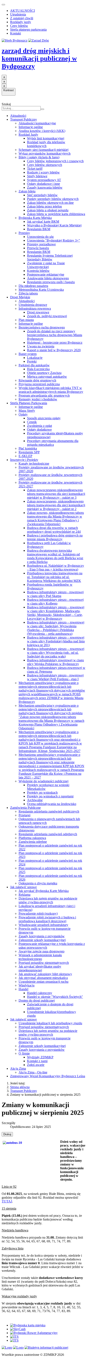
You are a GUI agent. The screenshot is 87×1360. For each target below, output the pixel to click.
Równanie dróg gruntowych (37, 380)
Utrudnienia (18, 14)
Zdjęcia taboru (28, 293)
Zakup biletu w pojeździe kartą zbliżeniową (56, 214)
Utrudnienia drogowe (33, 304)
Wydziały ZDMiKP (40, 1057)
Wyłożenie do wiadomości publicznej (43, 781)
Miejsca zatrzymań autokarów (47, 376)
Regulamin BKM (38, 229)
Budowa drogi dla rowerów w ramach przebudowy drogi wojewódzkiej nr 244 (54, 529)
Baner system (28, 354)
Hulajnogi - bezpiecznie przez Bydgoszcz (54, 342)
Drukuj (7, 1134)
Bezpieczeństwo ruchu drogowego (42, 327)
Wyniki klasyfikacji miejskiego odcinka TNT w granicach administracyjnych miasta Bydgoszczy (51, 389)
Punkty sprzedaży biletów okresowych (53, 199)
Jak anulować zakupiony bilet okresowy (45, 974)
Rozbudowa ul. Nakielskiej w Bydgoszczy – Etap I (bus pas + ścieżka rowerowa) (55, 567)
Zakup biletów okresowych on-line (50, 202)
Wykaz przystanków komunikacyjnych (45, 153)
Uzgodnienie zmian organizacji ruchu (43, 981)
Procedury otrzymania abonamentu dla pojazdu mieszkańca (52, 442)
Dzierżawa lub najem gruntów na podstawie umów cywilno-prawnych (48, 900)
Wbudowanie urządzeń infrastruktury (43, 925)
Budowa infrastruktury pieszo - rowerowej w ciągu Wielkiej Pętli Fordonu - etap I (55, 677)
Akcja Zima (18, 1068)
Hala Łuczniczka (38, 369)
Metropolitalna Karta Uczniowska (41, 289)
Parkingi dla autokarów (34, 365)
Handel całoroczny (39, 993)
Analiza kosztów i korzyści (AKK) (42, 131)
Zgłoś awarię (35, 1065)
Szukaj (6, 104)
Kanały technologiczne (34, 463)
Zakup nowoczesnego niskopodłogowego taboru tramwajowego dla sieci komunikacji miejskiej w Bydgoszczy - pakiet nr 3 (56, 493)
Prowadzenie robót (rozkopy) (38, 913)
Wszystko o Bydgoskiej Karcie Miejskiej (54, 225)
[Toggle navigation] (3, 4)
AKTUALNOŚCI (22, 10)
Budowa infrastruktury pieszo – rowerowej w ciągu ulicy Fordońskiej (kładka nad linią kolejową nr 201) (56, 641)
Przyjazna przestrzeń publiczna (39, 384)
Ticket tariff (34, 168)
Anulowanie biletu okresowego (48, 278)
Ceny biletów (19, 26)
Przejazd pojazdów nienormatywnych (44, 962)
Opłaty (23, 414)
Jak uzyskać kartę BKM (43, 221)
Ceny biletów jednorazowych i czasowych (55, 161)
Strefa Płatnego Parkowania (28, 403)
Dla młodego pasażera (33, 286)
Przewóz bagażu (38, 248)
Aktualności (18, 115)
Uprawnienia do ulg (40, 236)
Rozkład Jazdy (28, 134)
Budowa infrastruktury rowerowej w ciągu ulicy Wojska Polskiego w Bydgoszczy (55, 662)
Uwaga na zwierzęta (40, 346)
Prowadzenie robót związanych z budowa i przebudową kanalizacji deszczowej (47, 919)
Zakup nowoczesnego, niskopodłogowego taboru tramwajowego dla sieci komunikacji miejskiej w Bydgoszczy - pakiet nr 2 (56, 505)
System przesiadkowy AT (44, 180)
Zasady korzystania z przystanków (42, 936)
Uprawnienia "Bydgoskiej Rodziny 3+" (53, 240)
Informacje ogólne (31, 127)
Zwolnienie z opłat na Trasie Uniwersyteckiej (46, 265)
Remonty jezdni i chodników (38, 399)
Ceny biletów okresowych (44, 165)
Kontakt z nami (37, 1061)
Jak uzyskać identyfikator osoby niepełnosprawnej (40, 968)
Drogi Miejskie (20, 297)
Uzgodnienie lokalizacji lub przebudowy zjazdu (50, 1023)
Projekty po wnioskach (42, 792)
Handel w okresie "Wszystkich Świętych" (55, 996)
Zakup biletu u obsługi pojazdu (47, 210)
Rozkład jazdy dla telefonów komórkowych (46, 144)
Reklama (24, 894)
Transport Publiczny (23, 119)
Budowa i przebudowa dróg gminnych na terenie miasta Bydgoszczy (55, 537)
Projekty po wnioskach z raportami (50, 796)
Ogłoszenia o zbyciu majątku (38, 883)
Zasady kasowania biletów (45, 187)
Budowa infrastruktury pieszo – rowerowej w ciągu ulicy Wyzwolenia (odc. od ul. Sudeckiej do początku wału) (55, 652)
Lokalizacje (34, 357)
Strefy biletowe (37, 176)
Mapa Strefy (27, 410)
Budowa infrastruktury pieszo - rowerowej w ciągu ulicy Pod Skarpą (55, 594)
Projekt (32, 361)
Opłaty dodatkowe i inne (43, 183)
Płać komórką (28, 448)
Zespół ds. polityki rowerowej (47, 316)
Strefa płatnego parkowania (28, 29)
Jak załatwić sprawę (23, 887)
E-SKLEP (25, 456)
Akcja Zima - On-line (33, 1072)
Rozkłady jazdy (20, 22)
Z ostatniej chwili (21, 18)
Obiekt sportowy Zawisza (44, 373)
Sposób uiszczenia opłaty (44, 418)
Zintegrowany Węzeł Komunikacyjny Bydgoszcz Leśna (47, 1076)
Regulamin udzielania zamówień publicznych (49, 811)
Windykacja (26, 985)
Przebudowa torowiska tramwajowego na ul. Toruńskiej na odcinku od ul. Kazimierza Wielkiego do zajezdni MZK (54, 577)
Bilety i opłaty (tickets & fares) (39, 157)
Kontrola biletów (38, 270)
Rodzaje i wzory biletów (43, 172)
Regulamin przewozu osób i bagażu (51, 282)
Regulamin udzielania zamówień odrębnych (48, 834)
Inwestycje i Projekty (24, 460)
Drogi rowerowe (38, 312)
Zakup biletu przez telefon (44, 206)
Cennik (32, 422)
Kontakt (15, 33)
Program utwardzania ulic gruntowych (44, 395)
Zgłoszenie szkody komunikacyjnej (42, 940)
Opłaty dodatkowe (39, 429)
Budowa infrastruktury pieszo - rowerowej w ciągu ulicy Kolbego (55, 601)
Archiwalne (35, 800)
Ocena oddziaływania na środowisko (51, 804)
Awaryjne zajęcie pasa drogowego (41, 951)
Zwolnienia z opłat (39, 425)
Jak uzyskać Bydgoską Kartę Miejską (44, 891)
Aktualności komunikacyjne (37, 123)
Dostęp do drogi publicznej (37, 1000)
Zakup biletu (27, 191)
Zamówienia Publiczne (25, 807)
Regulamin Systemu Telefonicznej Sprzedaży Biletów (50, 257)
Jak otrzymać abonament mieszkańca (43, 978)
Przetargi (24, 815)
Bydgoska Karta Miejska (35, 218)
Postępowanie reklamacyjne (45, 274)
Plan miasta (26, 320)
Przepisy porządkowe (41, 244)
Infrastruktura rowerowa (35, 308)
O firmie (24, 1053)
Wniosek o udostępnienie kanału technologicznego (40, 957)
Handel (23, 989)
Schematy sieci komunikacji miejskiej (43, 149)
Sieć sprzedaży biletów (42, 195)
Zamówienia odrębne (33, 841)
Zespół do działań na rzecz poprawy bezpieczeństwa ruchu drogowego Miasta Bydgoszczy (54, 335)
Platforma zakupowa (32, 838)
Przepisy (24, 233)
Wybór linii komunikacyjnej (45, 138)
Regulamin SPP (29, 452)
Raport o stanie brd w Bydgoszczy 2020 (54, 350)
